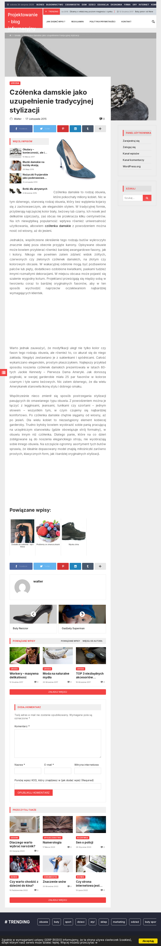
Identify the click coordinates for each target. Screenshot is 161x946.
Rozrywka (82, 838)
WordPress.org (132, 166)
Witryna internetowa (86, 764)
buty (45, 921)
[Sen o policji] (91, 824)
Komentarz (22, 726)
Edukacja (103, 4)
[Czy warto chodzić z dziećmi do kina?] (25, 863)
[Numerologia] (58, 824)
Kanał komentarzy (133, 160)
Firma (127, 4)
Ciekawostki (72, 4)
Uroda (17, 35)
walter (38, 581)
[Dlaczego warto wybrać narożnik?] (25, 824)
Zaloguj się (129, 147)
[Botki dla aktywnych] (15, 191)
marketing (108, 921)
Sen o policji (84, 842)
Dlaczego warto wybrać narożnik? (22, 844)
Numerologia (52, 842)
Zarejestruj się (131, 140)
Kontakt (126, 21)
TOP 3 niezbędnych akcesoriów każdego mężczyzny (90, 675)
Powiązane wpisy (70, 641)
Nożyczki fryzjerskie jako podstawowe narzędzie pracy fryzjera (35, 176)
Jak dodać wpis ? (55, 21)
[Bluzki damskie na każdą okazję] (15, 166)
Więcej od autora (92, 641)
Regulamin (77, 21)
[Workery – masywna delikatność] (25, 655)
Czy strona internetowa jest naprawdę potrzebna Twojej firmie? (88, 884)
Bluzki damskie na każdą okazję (33, 164)
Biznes (40, 4)
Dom (84, 4)
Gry (135, 4)
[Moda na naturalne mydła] (58, 655)
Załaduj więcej (57, 692)
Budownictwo (54, 4)
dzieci (70, 921)
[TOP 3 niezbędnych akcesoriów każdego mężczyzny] (91, 655)
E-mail (49, 764)
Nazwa (19, 764)
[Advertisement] (58, 322)
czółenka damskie (58, 226)
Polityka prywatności (102, 21)
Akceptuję (148, 941)
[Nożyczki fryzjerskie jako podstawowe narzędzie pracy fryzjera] (15, 178)
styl (82, 921)
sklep (93, 921)
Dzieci (92, 4)
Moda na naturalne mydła (56, 675)
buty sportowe (142, 921)
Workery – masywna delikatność (24, 675)
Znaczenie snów (54, 882)
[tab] (70, 641)
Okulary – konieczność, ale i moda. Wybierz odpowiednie (34, 151)
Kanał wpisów (131, 153)
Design (14, 838)
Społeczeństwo (52, 838)
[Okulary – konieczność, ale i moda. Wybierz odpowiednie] (15, 153)
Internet (144, 4)
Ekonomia (116, 4)
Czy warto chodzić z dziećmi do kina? (24, 883)
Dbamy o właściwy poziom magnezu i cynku (68, 11)
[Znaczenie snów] (58, 863)
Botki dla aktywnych (35, 188)
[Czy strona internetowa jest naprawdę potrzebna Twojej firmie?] (91, 863)
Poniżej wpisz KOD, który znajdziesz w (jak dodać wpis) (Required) (54, 780)
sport (57, 921)
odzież (124, 921)
